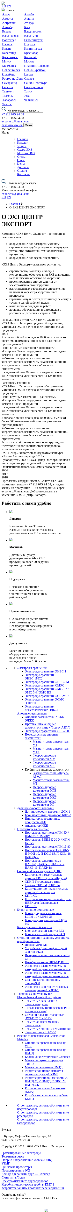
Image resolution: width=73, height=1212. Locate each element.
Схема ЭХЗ (24, 149)
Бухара (6, 31)
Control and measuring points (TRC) (39, 871)
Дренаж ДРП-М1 (36, 944)
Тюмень (7, 95)
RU (4, 6)
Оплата (22, 170)
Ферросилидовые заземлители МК (44, 764)
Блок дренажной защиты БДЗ (44, 930)
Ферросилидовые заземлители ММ (44, 757)
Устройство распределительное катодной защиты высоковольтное (47, 967)
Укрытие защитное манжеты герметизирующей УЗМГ (44, 1072)
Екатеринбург (33, 40)
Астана (29, 18)
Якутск (7, 104)
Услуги (21, 146)
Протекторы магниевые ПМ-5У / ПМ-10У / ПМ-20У (47, 834)
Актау (6, 14)
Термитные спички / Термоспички (48, 1028)
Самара (29, 78)
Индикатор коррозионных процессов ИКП (42, 820)
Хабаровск (9, 100)
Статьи (21, 156)
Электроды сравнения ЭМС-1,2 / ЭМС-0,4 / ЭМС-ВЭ (47, 690)
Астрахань (9, 23)
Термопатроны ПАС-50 (40, 1032)
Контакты (23, 174)
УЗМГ (6, 1163)
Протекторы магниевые (33, 829)
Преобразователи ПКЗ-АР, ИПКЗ (47, 962)
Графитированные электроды (21, 1153)
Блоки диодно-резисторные (35, 909)
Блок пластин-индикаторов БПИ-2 (48, 815)
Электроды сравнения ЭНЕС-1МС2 (39, 676)
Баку (27, 27)
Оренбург (8, 74)
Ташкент (8, 91)
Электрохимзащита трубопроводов (25, 1181)
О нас (21, 160)
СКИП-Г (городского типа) (43, 881)
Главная (22, 139)
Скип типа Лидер (13, 1177)
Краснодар (31, 52)
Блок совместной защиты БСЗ (45, 934)
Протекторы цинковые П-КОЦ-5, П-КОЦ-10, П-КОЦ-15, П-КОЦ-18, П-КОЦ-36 (48, 853)
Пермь (28, 74)
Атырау (29, 23)
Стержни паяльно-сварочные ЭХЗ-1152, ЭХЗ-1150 (44, 1016)
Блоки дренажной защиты (34, 927)
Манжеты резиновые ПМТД (43, 1067)
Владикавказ (10, 35)
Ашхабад (8, 27)
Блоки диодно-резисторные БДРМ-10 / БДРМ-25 (43, 914)
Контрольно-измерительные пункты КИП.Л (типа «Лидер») (46, 876)
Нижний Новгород (36, 65)
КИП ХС (31, 895)
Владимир (31, 35)
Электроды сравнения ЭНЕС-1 (45, 671)
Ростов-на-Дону (12, 78)
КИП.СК (31, 906)
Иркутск (29, 44)
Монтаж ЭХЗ (26, 153)
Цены (21, 163)
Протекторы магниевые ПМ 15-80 (47, 846)
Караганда (9, 52)
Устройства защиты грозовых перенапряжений (33, 1188)
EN (9, 6)
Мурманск (9, 65)
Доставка (23, 167)
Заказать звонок (12, 125)
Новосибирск (11, 70)
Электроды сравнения (32, 668)
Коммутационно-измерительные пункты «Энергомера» (46, 890)
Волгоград (9, 40)
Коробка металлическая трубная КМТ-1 (28, 1184)
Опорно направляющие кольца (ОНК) (27, 1160)
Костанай (30, 57)
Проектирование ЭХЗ (16, 1170)
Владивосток (32, 31)
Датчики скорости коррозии (35, 808)
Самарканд (9, 82)
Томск (28, 91)
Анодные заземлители (32, 713)
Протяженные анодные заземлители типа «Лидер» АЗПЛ (47, 725)
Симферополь (33, 87)
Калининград (33, 48)
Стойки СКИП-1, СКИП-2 (42, 885)
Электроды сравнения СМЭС (44, 685)
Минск (6, 61)
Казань (6, 48)
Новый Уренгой (35, 70)
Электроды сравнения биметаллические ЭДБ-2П (42, 708)
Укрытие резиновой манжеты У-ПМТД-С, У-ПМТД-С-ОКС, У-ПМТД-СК (46, 1081)
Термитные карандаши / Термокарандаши (41, 1002)
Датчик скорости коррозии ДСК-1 (47, 811)
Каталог (22, 142)
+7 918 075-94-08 (13, 114)
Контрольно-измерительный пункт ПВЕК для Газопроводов (48, 900)
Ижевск (7, 44)
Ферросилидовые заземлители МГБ (44, 788)
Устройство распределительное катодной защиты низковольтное (47, 974)
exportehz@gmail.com (15, 121)
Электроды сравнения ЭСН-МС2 (47, 696)
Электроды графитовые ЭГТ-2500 (47, 731)
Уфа (27, 95)
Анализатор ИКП (36, 825)
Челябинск (31, 100)
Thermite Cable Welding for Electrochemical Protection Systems (39, 995)
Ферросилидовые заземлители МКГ (44, 795)
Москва (29, 61)
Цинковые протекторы (17, 1167)
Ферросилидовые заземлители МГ (44, 802)
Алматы (7, 18)
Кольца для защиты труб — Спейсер (26, 1174)
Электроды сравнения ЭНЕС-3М (47, 682)
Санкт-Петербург (35, 82)
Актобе (29, 14)
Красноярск (10, 57)
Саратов (7, 87)
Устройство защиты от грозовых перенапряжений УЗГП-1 (46, 988)
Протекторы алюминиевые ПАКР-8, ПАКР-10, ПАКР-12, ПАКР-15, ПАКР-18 (45, 864)
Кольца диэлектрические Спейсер (47, 1056)
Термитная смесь (13, 1156)
